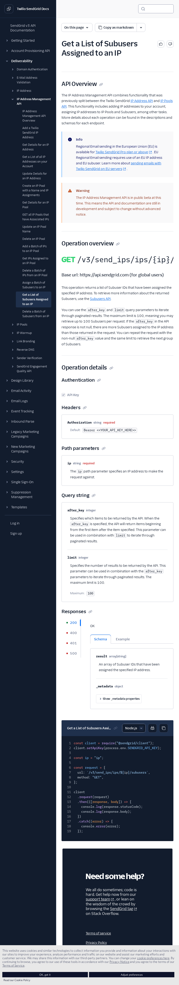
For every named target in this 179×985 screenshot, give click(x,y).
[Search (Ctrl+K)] (155, 9)
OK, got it (45, 974)
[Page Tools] (141, 27)
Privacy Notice (119, 962)
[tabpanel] (131, 663)
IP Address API (142, 101)
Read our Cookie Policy (16, 980)
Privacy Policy (96, 943)
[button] (28, 40)
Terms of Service (13, 965)
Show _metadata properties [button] (121, 698)
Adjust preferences (132, 974)
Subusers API (100, 299)
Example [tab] (123, 639)
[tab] (71, 622)
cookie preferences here (153, 958)
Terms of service (98, 933)
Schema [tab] (100, 639)
